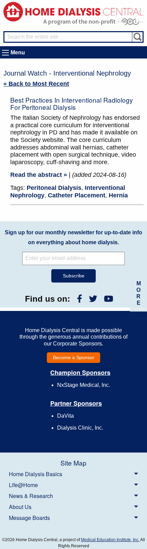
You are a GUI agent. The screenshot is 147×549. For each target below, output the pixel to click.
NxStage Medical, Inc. (83, 385)
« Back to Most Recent (36, 83)
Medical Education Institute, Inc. (110, 539)
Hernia (118, 195)
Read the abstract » (38, 174)
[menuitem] (73, 473)
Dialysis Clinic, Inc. (80, 428)
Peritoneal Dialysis (54, 187)
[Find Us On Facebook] (79, 298)
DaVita (65, 416)
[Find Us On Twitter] (93, 298)
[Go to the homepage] (73, 11)
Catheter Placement (76, 195)
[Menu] (5, 52)
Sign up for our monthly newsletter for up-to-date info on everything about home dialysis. (73, 237)
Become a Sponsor (73, 357)
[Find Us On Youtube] (108, 298)
